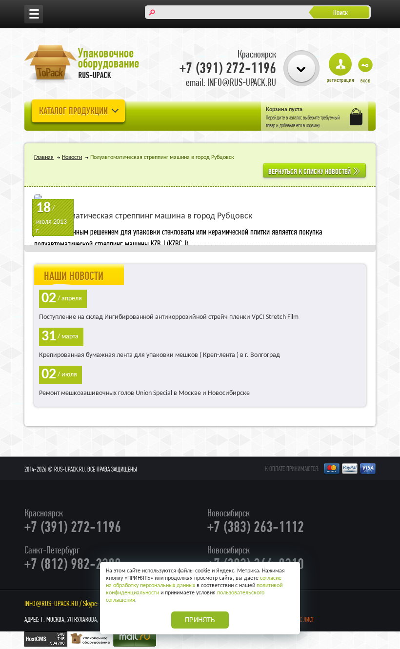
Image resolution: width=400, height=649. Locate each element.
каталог (295, 117)
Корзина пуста (284, 110)
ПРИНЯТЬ (200, 620)
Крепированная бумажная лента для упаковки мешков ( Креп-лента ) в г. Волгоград (159, 355)
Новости (72, 157)
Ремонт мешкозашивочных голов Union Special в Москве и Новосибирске (144, 393)
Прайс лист (301, 619)
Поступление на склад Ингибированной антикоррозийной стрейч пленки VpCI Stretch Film (169, 317)
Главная (44, 157)
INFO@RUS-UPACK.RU (51, 603)
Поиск (340, 12)
